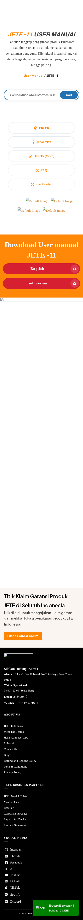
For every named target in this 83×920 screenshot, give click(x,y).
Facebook (16, 862)
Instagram (16, 849)
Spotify (15, 894)
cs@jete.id (20, 696)
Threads (15, 856)
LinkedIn (15, 881)
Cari (69, 95)
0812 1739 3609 (27, 703)
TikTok (15, 887)
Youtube (15, 874)
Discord (15, 901)
